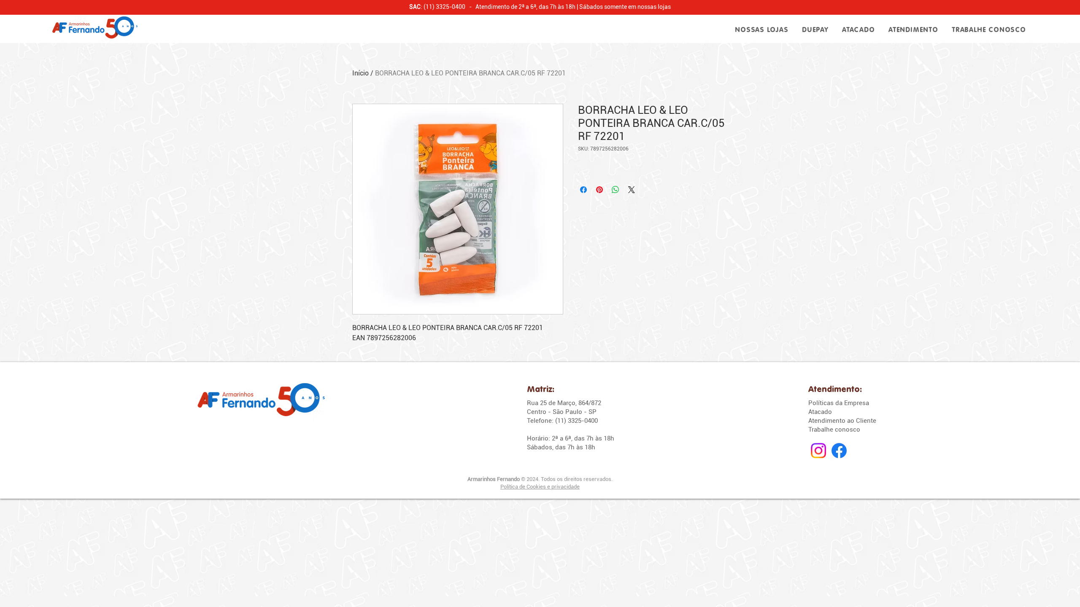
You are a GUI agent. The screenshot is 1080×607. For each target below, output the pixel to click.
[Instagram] (818, 450)
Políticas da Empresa (838, 403)
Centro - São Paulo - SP (562, 412)
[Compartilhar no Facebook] (583, 190)
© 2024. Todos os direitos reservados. (540, 479)
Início (360, 73)
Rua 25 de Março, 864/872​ (564, 403)
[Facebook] (839, 450)
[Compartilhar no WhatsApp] (615, 190)
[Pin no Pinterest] (599, 190)
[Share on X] (631, 190)
